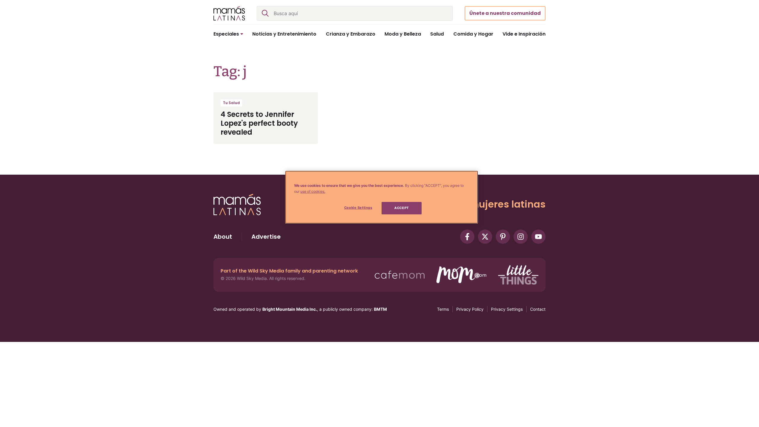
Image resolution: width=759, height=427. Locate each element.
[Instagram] (521, 237)
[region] (381, 197)
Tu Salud (231, 102)
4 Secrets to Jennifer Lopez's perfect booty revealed (259, 123)
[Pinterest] (503, 237)
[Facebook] (467, 237)
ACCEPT (401, 208)
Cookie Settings (358, 207)
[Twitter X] (485, 237)
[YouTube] (538, 237)
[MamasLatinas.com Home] (229, 13)
